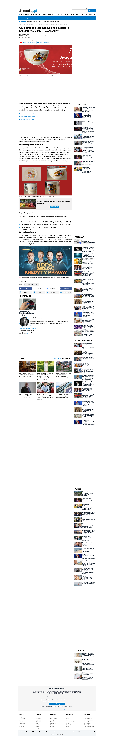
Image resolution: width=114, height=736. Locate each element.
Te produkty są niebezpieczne (29, 116)
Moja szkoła (52, 721)
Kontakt (21, 731)
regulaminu (57, 699)
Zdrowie (37, 724)
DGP (71, 8)
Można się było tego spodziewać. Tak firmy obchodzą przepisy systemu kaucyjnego (26, 313)
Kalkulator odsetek (88, 723)
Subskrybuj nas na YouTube (28, 42)
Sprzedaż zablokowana (27, 119)
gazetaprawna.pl (87, 8)
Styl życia (68, 726)
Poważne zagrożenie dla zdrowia (30, 114)
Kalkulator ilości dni (88, 718)
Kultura (51, 728)
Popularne (57, 358)
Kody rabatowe (53, 718)
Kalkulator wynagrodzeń (89, 726)
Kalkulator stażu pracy (88, 720)
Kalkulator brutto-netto (89, 724)
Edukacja (52, 720)
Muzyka (52, 726)
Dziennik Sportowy (54, 21)
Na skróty (21, 714)
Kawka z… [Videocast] (44, 21)
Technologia (38, 718)
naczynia (30, 284)
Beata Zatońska (39, 35)
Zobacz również (54, 206)
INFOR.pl (50, 8)
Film (51, 724)
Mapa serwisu (71, 731)
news (36, 24)
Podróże (37, 726)
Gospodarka (23, 18)
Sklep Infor (21, 726)
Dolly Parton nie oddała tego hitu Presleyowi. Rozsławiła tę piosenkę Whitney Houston (27, 332)
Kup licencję (33, 278)
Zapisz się (57, 704)
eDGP (20, 720)
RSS (94, 731)
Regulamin (48, 731)
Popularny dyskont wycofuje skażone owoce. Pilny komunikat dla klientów (53, 202)
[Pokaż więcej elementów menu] (94, 14)
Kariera (41, 731)
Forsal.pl (21, 721)
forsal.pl (56, 8)
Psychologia (68, 724)
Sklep (93, 8)
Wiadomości (38, 721)
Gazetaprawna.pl (22, 718)
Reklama (34, 731)
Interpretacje (22, 724)
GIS (25, 284)
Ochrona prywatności (59, 731)
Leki (67, 720)
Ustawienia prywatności (84, 731)
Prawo (67, 716)
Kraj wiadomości (67, 358)
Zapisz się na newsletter (45, 42)
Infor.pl (20, 716)
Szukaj (93, 10)
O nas (27, 731)
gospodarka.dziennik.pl (28, 24)
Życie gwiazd (53, 723)
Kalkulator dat (87, 716)
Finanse (67, 718)
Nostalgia (29, 21)
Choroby (68, 723)
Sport (37, 723)
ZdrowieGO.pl (77, 8)
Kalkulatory (87, 714)
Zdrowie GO (35, 21)
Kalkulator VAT (87, 721)
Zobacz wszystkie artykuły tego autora (28, 328)
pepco (36, 284)
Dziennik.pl (38, 714)
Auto (37, 716)
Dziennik (20, 24)
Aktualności (32, 18)
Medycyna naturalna (70, 721)
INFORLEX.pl (64, 8)
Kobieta (52, 716)
